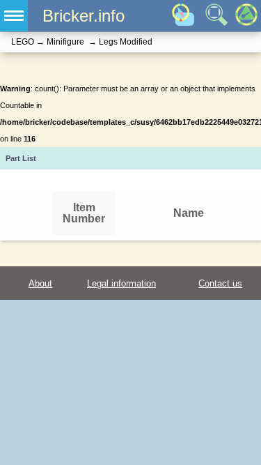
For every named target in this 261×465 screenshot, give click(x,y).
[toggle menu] (14, 15)
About (40, 283)
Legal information (121, 283)
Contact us (220, 283)
